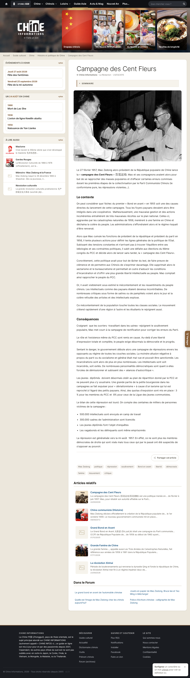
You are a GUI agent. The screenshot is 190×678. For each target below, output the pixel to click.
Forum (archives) (87, 661)
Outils (82, 652)
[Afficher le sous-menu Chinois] (56, 4)
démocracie (171, 466)
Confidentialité (150, 652)
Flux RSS (115, 638)
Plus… (125, 3)
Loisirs (64, 3)
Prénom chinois (86, 657)
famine (81, 473)
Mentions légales (151, 647)
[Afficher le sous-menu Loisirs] (70, 4)
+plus (60, 63)
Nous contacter (150, 642)
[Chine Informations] (31, 27)
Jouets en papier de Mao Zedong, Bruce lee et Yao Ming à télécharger (154, 592)
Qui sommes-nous (151, 638)
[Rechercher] (184, 4)
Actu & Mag (96, 3)
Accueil (6, 55)
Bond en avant (144, 466)
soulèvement (127, 466)
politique (98, 466)
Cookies (147, 657)
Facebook (116, 652)
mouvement (94, 473)
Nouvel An (113, 3)
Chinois (50, 3)
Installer (114, 647)
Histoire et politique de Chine (51, 55)
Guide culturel (19, 55)
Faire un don (32, 37)
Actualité (83, 642)
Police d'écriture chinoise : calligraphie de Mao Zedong (152, 601)
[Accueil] (6, 4)
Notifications (117, 642)
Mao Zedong (84, 466)
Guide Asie (80, 3)
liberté (159, 466)
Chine (37, 3)
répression (112, 466)
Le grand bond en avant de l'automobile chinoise (98, 592)
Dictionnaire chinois (88, 647)
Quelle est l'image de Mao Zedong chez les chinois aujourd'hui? (99, 601)
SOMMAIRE (88, 83)
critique (107, 473)
